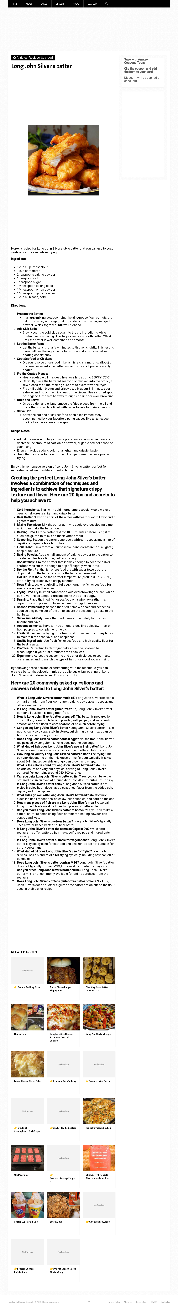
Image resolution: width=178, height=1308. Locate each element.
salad (76, 3)
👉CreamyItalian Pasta (98, 1081)
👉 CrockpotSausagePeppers (63, 1178)
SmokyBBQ (56, 1221)
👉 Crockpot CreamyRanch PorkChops (27, 1129)
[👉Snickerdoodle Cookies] (63, 1111)
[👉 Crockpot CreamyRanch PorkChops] (27, 1111)
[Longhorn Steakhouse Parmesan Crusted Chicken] (63, 1017)
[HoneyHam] (27, 1017)
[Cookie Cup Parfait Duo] (27, 1205)
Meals (29, 3)
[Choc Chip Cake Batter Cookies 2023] (99, 970)
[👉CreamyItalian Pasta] (99, 1064)
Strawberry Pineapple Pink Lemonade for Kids (97, 1176)
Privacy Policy (114, 1302)
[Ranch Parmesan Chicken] (99, 1111)
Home (15, 3)
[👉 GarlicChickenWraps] (99, 1205)
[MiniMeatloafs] (27, 1158)
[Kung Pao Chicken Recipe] (99, 1017)
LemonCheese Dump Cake (27, 1081)
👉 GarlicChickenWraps (98, 1221)
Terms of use (142, 1302)
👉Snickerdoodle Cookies (63, 1128)
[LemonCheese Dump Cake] (27, 1064)
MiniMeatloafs (21, 1175)
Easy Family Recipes (16, 1302)
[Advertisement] (89, 30)
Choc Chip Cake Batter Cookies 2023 (97, 989)
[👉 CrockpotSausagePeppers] (63, 1158)
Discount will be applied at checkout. (142, 79)
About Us (128, 1302)
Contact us (165, 1302)
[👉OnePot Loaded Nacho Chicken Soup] (63, 1252)
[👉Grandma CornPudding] (63, 1064)
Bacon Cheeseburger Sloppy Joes (60, 989)
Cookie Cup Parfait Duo (26, 1221)
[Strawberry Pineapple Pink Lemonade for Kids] (99, 1158)
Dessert (60, 3)
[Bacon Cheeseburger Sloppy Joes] (63, 970)
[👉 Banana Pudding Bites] (27, 970)
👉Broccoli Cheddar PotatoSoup (24, 1270)
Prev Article (72, 76)
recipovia (55, 1302)
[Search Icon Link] (106, 3)
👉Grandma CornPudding (63, 1081)
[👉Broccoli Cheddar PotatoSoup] (27, 1252)
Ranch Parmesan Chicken (98, 1128)
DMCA (154, 1302)
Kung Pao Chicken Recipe (98, 1034)
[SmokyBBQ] (63, 1205)
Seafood (92, 3)
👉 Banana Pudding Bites (27, 987)
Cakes (44, 3)
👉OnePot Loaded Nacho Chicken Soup (63, 1270)
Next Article (99, 76)
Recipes (34, 57)
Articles (22, 57)
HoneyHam (20, 1034)
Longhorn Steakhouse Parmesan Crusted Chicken (61, 1037)
